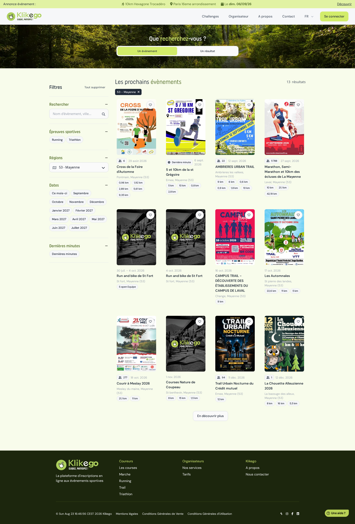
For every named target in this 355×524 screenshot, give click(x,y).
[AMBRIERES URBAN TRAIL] (235, 148)
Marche (124, 474)
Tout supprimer (94, 87)
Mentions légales (127, 514)
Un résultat (207, 51)
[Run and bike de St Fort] (136, 257)
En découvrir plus (210, 416)
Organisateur (238, 16)
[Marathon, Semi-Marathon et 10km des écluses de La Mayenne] (284, 148)
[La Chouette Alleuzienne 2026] (284, 361)
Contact (288, 16)
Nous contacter (257, 474)
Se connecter (334, 16)
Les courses (128, 468)
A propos (265, 16)
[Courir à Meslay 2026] (136, 361)
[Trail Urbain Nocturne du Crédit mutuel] (235, 361)
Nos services (192, 468)
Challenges (210, 16)
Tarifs (186, 474)
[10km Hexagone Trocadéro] (177, 4)
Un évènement (147, 51)
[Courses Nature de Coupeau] (185, 361)
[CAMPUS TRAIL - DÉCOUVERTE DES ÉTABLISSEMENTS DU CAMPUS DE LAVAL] (235, 257)
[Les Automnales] (284, 257)
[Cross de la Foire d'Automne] (136, 148)
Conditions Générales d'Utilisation (210, 514)
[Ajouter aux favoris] (150, 105)
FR (307, 16)
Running (125, 481)
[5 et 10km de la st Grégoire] (185, 148)
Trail (122, 487)
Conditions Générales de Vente (162, 514)
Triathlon (125, 494)
